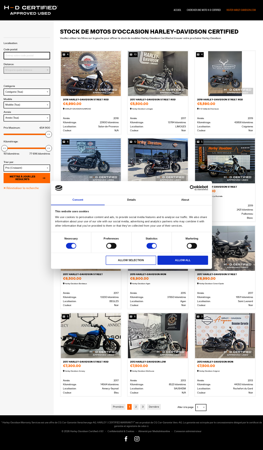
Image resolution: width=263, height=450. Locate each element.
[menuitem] (177, 10)
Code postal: (11, 49)
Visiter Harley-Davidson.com (241, 10)
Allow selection (131, 260)
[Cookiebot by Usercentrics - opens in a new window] (192, 188)
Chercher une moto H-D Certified (204, 10)
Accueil (177, 10)
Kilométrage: (11, 141)
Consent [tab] (77, 199)
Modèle (8, 99)
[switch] (111, 246)
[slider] (48, 134)
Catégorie (9, 86)
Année (7, 112)
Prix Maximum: (27, 127)
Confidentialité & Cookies (121, 431)
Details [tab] (131, 199)
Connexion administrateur (187, 431)
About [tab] (185, 199)
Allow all (183, 260)
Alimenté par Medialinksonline (154, 431)
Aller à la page (185, 407)
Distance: (9, 64)
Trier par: (9, 162)
